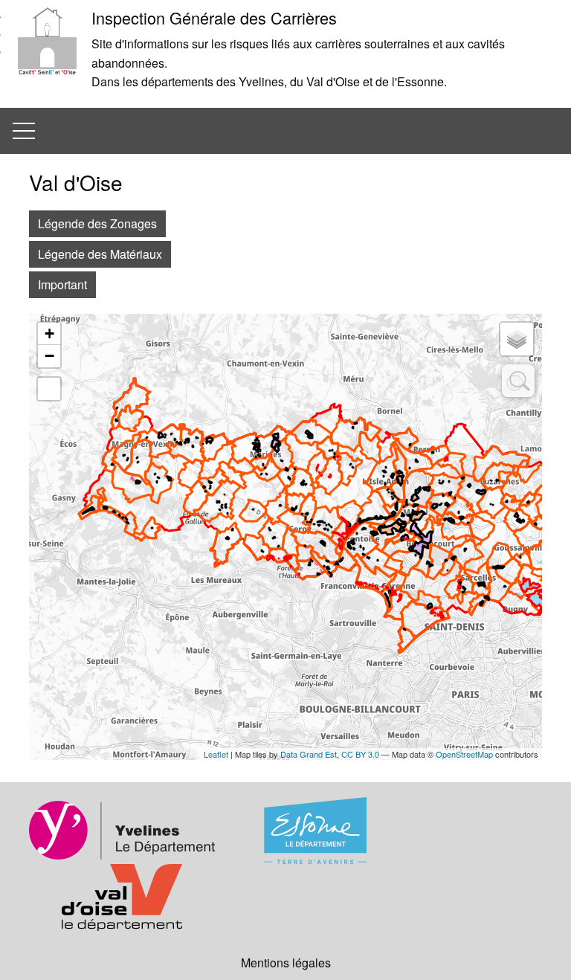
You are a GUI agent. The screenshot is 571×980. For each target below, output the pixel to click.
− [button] (49, 355)
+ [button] (49, 333)
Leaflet (216, 754)
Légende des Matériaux (100, 253)
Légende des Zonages (97, 223)
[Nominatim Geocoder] (518, 380)
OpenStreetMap (464, 754)
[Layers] (516, 339)
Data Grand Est (308, 754)
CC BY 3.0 (360, 754)
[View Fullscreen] (49, 389)
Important (62, 284)
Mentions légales (286, 962)
